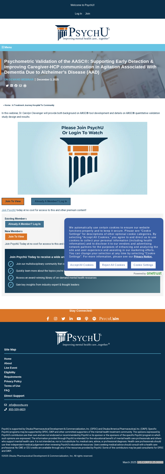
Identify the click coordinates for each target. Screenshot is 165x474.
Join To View (13, 201)
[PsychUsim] (109, 318)
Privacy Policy (13, 381)
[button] (82, 47)
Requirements (12, 376)
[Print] (25, 85)
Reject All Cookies (113, 265)
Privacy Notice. (143, 256)
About (8, 363)
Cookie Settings (143, 265)
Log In (78, 13)
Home (7, 358)
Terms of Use (12, 386)
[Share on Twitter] (7, 85)
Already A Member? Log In (51, 201)
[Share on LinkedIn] (11, 85)
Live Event (10, 367)
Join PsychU (9, 210)
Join (87, 13)
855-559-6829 (16, 409)
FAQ (7, 390)
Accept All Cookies (81, 265)
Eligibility (9, 372)
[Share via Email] (20, 85)
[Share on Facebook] (16, 85)
